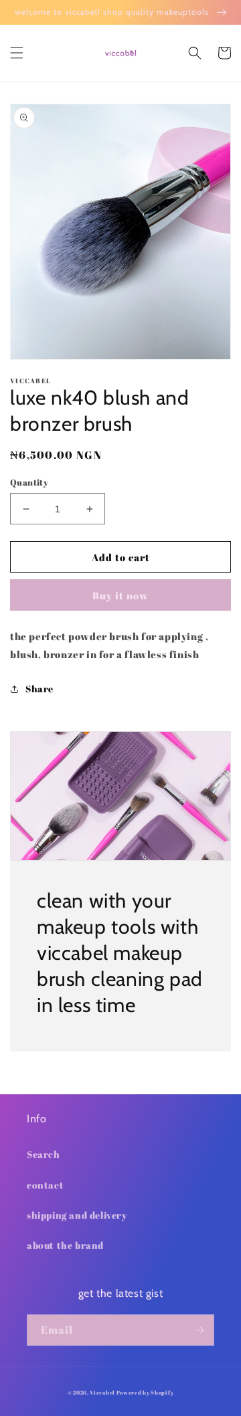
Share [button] (39, 688)
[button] (16, 53)
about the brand (65, 1245)
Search (43, 1154)
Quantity (29, 482)
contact (45, 1185)
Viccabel (103, 1392)
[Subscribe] (199, 1330)
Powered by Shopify (145, 1392)
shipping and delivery (77, 1215)
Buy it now (120, 595)
